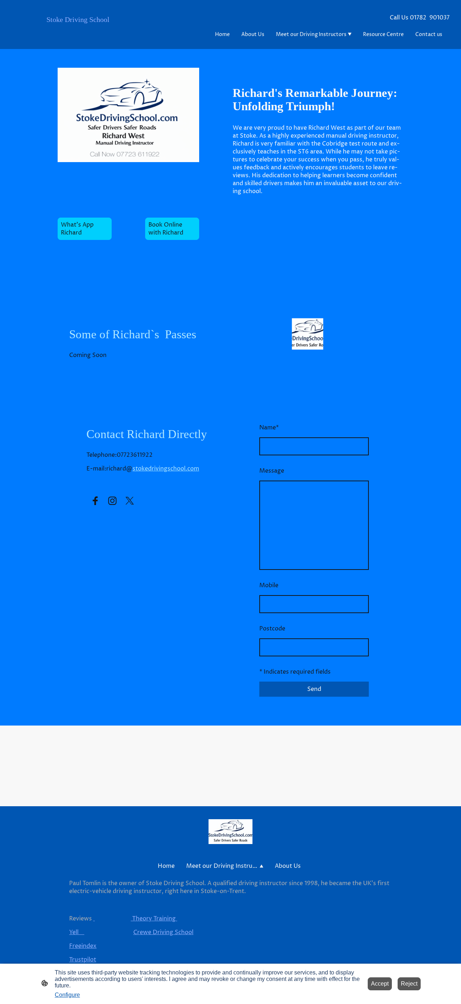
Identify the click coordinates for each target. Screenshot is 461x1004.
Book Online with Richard (165, 229)
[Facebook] (95, 500)
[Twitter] (129, 500)
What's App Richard (79, 229)
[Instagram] (112, 500)
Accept (380, 984)
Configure (67, 995)
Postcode (272, 629)
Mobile (268, 585)
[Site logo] (81, 39)
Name (269, 428)
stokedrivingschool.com (166, 469)
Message (271, 471)
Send (314, 689)
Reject (409, 984)
